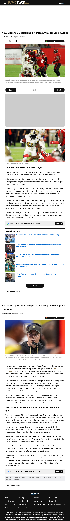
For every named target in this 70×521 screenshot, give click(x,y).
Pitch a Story (37, 501)
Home (7, 291)
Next (59, 90)
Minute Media (13, 512)
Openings (21, 498)
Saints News (15, 291)
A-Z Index (8, 508)
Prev (11, 90)
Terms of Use (10, 504)
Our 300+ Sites (53, 498)
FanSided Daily (23, 501)
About (7, 498)
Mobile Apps (9, 501)
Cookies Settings (24, 508)
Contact (36, 498)
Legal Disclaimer (39, 504)
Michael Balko (9, 37)
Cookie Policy (22, 504)
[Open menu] (5, 3)
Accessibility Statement (56, 504)
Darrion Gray (9, 313)
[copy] (16, 41)
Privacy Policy (53, 501)
